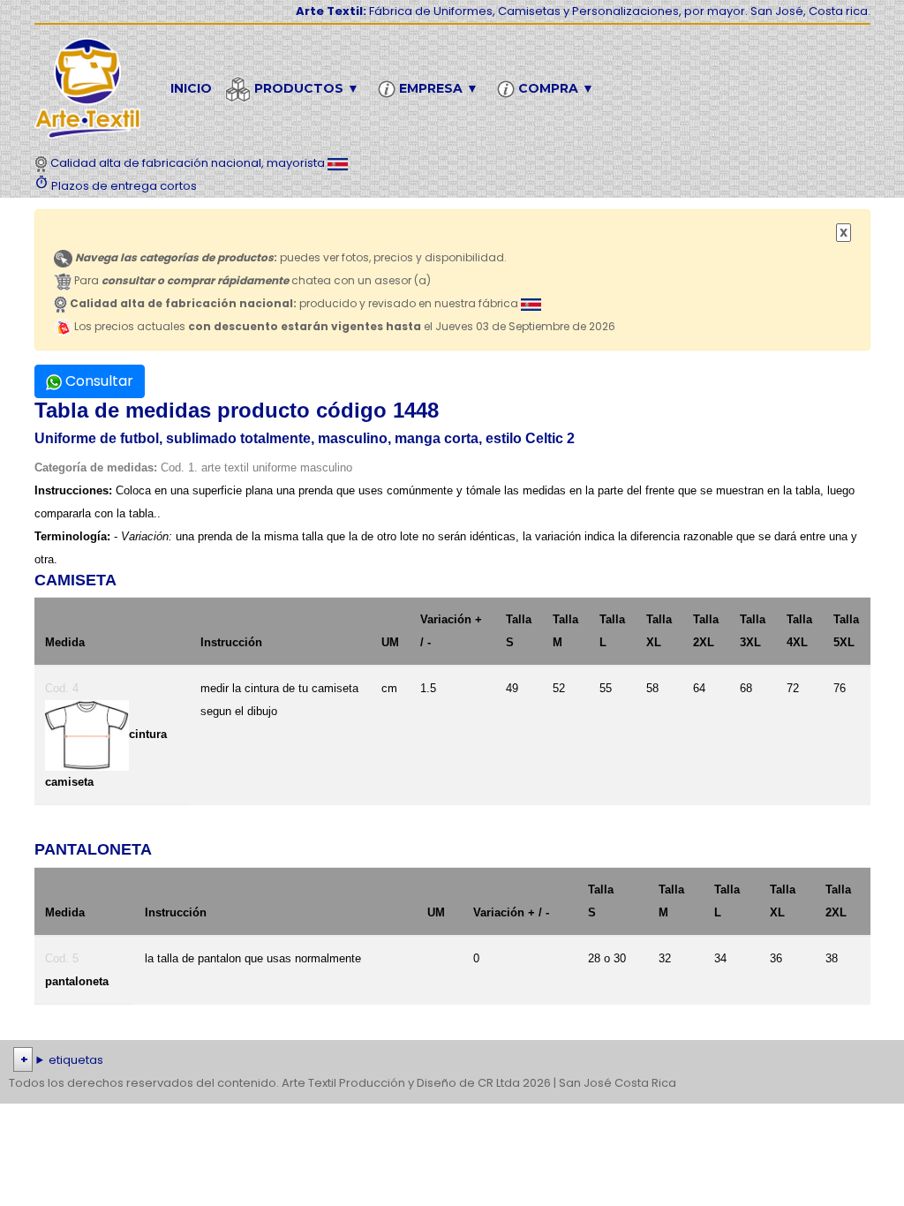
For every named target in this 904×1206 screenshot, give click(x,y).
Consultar (97, 381)
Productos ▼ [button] (305, 88)
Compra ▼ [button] (554, 88)
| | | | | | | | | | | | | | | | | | (448, 1061)
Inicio (191, 88)
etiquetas (76, 1059)
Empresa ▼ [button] (437, 88)
